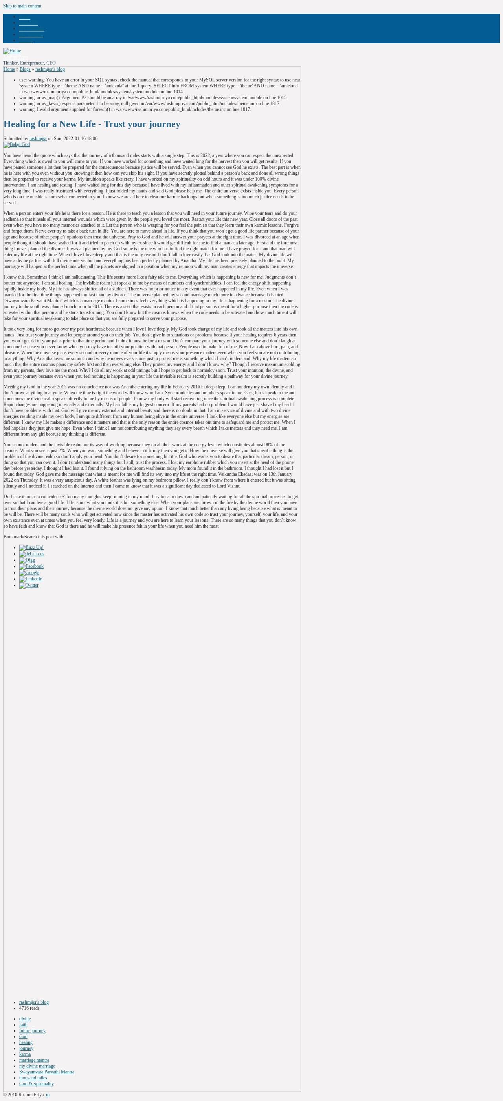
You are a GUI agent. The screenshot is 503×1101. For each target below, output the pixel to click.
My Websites (31, 34)
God (23, 1036)
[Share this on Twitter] (29, 585)
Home (24, 16)
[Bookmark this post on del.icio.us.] (31, 554)
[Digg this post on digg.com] (27, 560)
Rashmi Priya (15, 57)
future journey (32, 1030)
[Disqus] (152, 691)
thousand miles (33, 1078)
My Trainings (31, 28)
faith (23, 1024)
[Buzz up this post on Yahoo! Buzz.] (31, 547)
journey (26, 1048)
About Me (28, 22)
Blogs (25, 69)
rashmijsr (38, 138)
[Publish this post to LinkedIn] (30, 579)
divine (25, 1019)
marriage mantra (34, 1060)
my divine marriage (37, 1066)
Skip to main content (22, 6)
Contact (26, 40)
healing (26, 1042)
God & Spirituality (36, 1083)
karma (25, 1054)
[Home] (12, 51)
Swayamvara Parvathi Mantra (46, 1072)
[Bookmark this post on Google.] (29, 573)
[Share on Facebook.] (31, 566)
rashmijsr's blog (50, 69)
